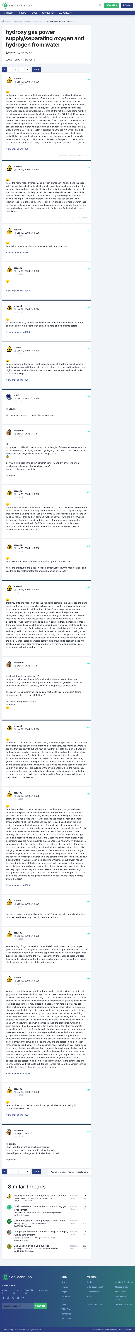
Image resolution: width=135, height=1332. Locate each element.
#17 (88, 934)
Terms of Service (110, 1330)
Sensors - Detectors (123, 1304)
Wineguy (17, 1224)
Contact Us (16, 1291)
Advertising (43, 1290)
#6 (89, 307)
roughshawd (18, 1238)
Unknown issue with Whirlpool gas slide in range (39, 1220)
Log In (126, 5)
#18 (88, 979)
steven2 (12, 52)
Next (36, 69)
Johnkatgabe (18, 1249)
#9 (89, 432)
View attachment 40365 (18, 379)
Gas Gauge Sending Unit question (32, 1245)
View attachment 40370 (18, 1073)
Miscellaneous (93, 1291)
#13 (88, 664)
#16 (88, 902)
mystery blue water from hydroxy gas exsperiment (40, 1195)
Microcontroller (121, 1287)
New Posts (29, 60)
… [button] (22, 69)
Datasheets (65, 13)
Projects (64, 1291)
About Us (4, 1291)
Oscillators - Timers (95, 1304)
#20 (88, 1131)
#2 (89, 80)
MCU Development (95, 1287)
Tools (34, 13)
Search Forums (14, 60)
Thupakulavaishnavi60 (22, 1213)
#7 (89, 349)
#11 (88, 546)
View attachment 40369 (18, 885)
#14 (88, 727)
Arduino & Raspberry (124, 1282)
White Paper (66, 1309)
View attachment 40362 (18, 252)
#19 (88, 1090)
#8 (89, 396)
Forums (22, 13)
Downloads (66, 1314)
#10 (88, 492)
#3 (89, 167)
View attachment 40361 (17, 149)
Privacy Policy (97, 1330)
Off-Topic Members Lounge (41, 1198)
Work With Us (29, 1291)
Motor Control (121, 1291)
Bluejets (26, 1215)
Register (112, 5)
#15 (88, 794)
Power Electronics (39, 1224)
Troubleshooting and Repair (52, 1213)
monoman (19, 430)
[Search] (100, 5)
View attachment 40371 (17, 1114)
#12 (88, 587)
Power (89, 1296)
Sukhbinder (29, 1201)
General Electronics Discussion (47, 1249)
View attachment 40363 (18, 290)
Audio (89, 1282)
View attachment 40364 (18, 332)
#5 (89, 269)
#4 (89, 231)
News (63, 1282)
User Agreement (125, 1330)
